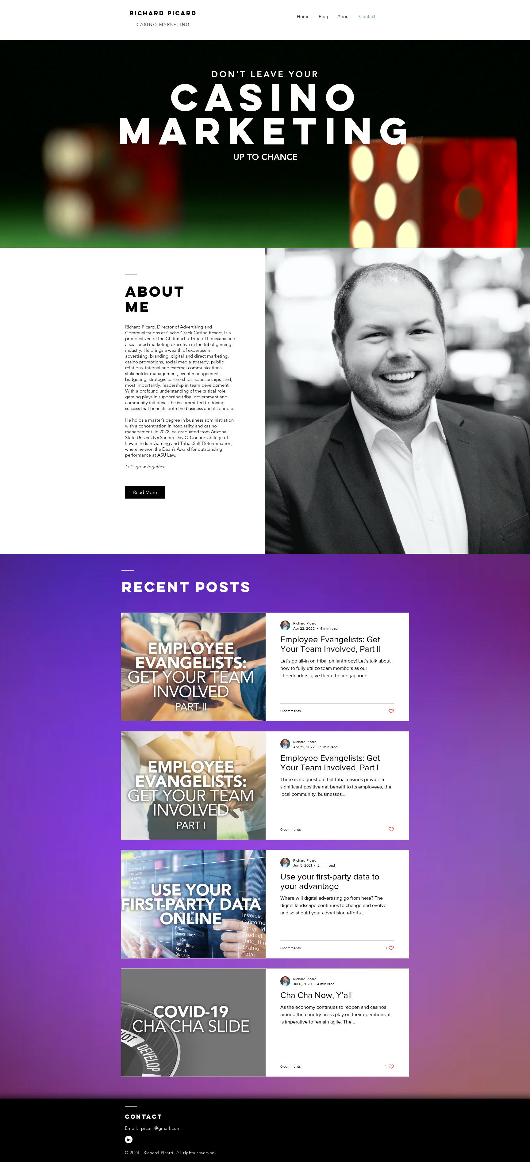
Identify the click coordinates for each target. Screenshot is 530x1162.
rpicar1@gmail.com (160, 1128)
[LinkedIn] (128, 1139)
